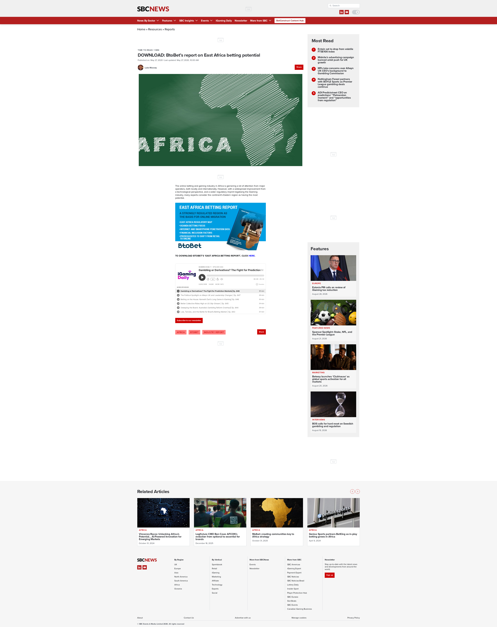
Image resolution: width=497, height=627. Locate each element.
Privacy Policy (353, 617)
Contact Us (189, 617)
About (140, 617)
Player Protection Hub (297, 592)
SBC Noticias (293, 576)
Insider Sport (293, 588)
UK (175, 564)
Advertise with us (243, 617)
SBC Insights (186, 21)
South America (181, 580)
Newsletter (241, 21)
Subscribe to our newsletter (189, 320)
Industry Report (214, 332)
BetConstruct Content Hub (290, 20)
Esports (215, 588)
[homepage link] (153, 9)
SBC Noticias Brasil (295, 580)
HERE (252, 255)
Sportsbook (217, 564)
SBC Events (292, 604)
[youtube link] (347, 12)
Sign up (329, 574)
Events (205, 21)
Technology (217, 584)
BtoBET (194, 332)
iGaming (215, 572)
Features (167, 21)
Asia (176, 572)
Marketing (216, 576)
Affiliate (215, 580)
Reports (170, 29)
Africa (181, 332)
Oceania (178, 588)
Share (299, 67)
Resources (155, 29)
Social (214, 592)
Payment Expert (294, 572)
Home (141, 29)
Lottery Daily (293, 584)
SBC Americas (293, 564)
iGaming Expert (294, 568)
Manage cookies (299, 617)
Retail (214, 568)
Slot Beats (291, 600)
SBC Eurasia (292, 596)
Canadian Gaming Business (299, 608)
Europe (177, 568)
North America (180, 576)
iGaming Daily (224, 21)
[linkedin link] (341, 12)
